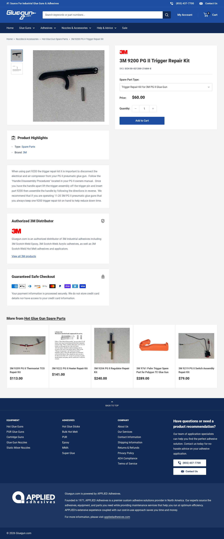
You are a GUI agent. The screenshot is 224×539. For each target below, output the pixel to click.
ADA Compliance (127, 458)
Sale (124, 28)
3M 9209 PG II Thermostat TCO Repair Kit (27, 370)
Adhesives (46, 28)
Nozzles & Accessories (75, 28)
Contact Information (129, 437)
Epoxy (65, 442)
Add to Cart (142, 120)
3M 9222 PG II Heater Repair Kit (70, 368)
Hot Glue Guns (15, 426)
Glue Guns (25, 28)
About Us (123, 426)
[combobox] (103, 15)
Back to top (112, 405)
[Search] (167, 15)
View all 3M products (24, 256)
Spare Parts (28, 146)
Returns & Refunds (128, 447)
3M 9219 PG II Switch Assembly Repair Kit (196, 370)
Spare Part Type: (153, 79)
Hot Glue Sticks (71, 426)
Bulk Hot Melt (70, 431)
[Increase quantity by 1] (153, 108)
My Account (184, 14)
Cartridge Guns (15, 437)
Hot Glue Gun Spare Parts (55, 39)
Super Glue (68, 453)
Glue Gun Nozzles (17, 442)
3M (25, 152)
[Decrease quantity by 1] (135, 108)
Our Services (125, 431)
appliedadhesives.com (117, 516)
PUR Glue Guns (15, 431)
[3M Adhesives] (166, 52)
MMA (65, 447)
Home (10, 28)
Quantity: (125, 108)
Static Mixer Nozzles (18, 447)
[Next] (217, 356)
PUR (64, 437)
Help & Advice (105, 28)
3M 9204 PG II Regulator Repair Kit (111, 370)
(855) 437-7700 (182, 3)
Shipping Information (130, 442)
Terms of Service (127, 463)
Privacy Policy (126, 453)
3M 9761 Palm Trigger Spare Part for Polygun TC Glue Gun (152, 370)
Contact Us (211, 3)
